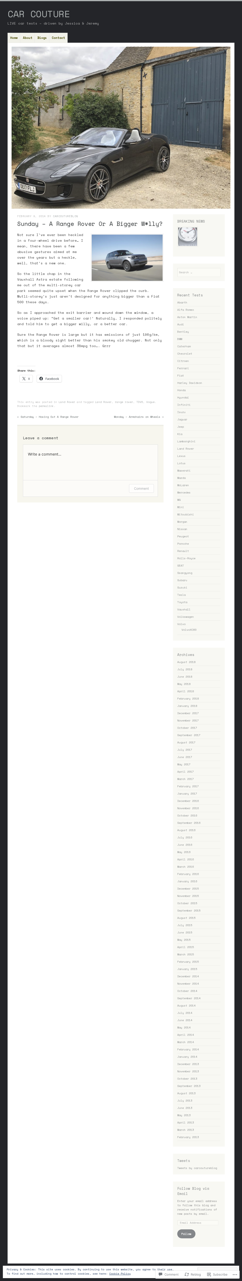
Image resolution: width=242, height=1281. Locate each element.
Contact (58, 37)
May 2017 (183, 764)
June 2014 (184, 1020)
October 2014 (187, 991)
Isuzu (181, 412)
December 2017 (188, 713)
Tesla (181, 595)
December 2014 (188, 976)
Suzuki (182, 587)
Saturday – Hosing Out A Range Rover (47, 417)
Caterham (183, 346)
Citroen (183, 361)
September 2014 (188, 998)
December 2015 (188, 889)
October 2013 (187, 1079)
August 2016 (186, 830)
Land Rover (67, 402)
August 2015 (186, 918)
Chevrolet (184, 354)
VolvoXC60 (189, 630)
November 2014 (188, 984)
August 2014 (186, 1005)
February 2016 (188, 874)
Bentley (183, 332)
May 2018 (183, 684)
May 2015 (183, 940)
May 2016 (183, 852)
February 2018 (188, 698)
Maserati (183, 470)
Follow (186, 1234)
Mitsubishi (185, 514)
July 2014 (184, 1013)
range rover (124, 402)
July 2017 (184, 750)
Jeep (180, 427)
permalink (46, 406)
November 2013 (188, 1071)
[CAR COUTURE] (121, 128)
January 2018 (187, 706)
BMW (179, 339)
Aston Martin (187, 317)
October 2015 (187, 903)
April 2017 (185, 772)
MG (179, 500)
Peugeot (183, 536)
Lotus (181, 463)
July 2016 (184, 837)
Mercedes (183, 492)
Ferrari (183, 368)
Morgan (182, 522)
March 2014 (185, 1042)
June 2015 (184, 932)
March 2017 (185, 779)
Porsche (183, 544)
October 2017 (187, 728)
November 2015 (188, 896)
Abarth (182, 302)
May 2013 (183, 1115)
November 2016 (188, 808)
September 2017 (188, 735)
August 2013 (186, 1093)
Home (14, 37)
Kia (179, 434)
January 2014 (187, 1057)
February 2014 (188, 1049)
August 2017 (186, 742)
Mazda (181, 478)
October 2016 (187, 815)
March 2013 (185, 1130)
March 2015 (185, 954)
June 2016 (184, 845)
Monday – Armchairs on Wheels (139, 417)
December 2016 (188, 801)
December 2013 (188, 1064)
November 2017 (188, 720)
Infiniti (183, 405)
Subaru (182, 580)
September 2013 (188, 1086)
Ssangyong (184, 573)
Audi (180, 324)
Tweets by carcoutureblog (197, 1168)
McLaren (183, 485)
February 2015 (188, 962)
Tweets (183, 1160)
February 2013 (188, 1137)
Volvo (181, 624)
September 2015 (188, 910)
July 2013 (184, 1101)
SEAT (180, 566)
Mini (180, 507)
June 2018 (184, 677)
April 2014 (185, 1035)
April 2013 (185, 1122)
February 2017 (188, 786)
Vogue (150, 402)
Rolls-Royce (186, 558)
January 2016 (187, 881)
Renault (183, 551)
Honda (181, 390)
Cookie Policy (120, 1274)
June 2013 (184, 1108)
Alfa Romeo (185, 310)
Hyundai (183, 397)
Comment (141, 488)
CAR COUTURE (39, 14)
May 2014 (183, 1027)
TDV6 (139, 402)
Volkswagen (185, 617)
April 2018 (185, 691)
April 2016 (185, 859)
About (27, 37)
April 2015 (185, 947)
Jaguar (182, 419)
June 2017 (184, 757)
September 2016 (188, 823)
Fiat (180, 375)
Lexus (181, 456)
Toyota (182, 602)
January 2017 (187, 794)
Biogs (42, 37)
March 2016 (185, 867)
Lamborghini (186, 441)
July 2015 (184, 925)
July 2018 (184, 669)
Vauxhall (183, 609)
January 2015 (187, 969)
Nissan (182, 529)
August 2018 (186, 662)
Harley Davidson (189, 383)
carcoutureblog (65, 216)
